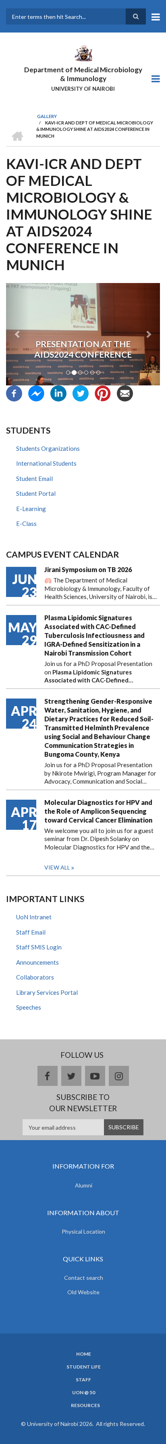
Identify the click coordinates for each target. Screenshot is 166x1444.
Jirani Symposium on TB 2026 (88, 569)
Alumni (83, 1185)
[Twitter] (81, 392)
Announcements (37, 962)
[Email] (125, 392)
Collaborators (35, 977)
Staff (83, 1379)
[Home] (83, 52)
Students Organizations (48, 448)
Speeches (28, 1007)
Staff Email (31, 932)
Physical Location (83, 1231)
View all (57, 867)
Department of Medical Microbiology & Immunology (83, 74)
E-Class (26, 523)
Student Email (34, 478)
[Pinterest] (103, 392)
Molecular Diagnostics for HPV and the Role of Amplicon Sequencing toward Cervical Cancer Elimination (98, 811)
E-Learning (31, 508)
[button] (17, 334)
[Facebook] (14, 392)
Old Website (83, 1292)
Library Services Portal (47, 992)
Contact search (83, 1277)
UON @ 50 (83, 1392)
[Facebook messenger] (36, 392)
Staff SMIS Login (39, 947)
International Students (46, 463)
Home (83, 1354)
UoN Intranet (34, 917)
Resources (85, 1405)
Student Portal (36, 493)
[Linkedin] (58, 392)
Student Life (83, 1367)
